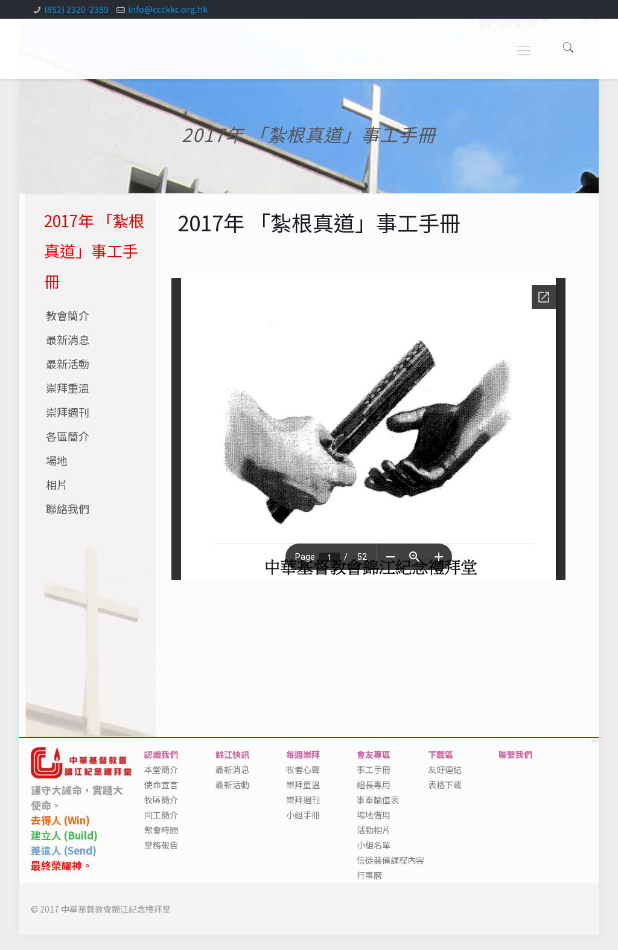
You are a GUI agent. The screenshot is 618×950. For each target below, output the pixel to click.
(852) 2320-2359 (76, 9)
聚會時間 (161, 830)
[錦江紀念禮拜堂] (71, 46)
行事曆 (369, 875)
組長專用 (373, 784)
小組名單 (373, 845)
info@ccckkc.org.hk (168, 9)
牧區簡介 (161, 800)
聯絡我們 (67, 508)
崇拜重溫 (67, 388)
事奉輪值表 (378, 800)
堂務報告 (161, 845)
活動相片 (373, 830)
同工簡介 (161, 815)
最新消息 (67, 339)
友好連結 (445, 769)
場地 (57, 460)
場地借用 (373, 815)
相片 (57, 484)
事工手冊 (373, 769)
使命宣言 (161, 784)
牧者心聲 (303, 769)
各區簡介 (67, 436)
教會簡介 (67, 315)
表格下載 (445, 784)
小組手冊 (303, 815)
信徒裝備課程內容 (390, 860)
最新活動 (67, 363)
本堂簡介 (161, 769)
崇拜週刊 (67, 412)
